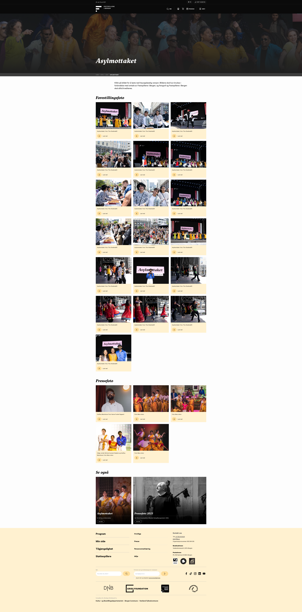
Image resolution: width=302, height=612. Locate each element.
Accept (144, 312)
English (130, 296)
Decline (157, 312)
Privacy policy (131, 308)
